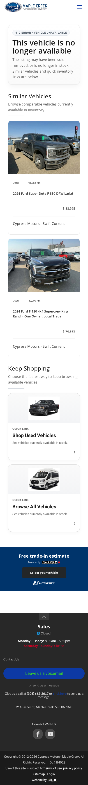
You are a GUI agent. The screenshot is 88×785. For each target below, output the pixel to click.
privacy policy (72, 768)
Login (51, 774)
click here (60, 693)
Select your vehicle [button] (44, 573)
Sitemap (39, 774)
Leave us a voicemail (44, 673)
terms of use (53, 768)
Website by (39, 780)
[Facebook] (38, 734)
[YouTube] (50, 734)
